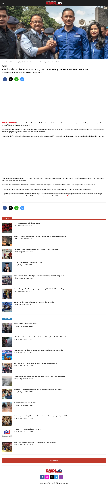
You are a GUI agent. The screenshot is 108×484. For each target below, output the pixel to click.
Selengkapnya (54, 460)
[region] (54, 101)
